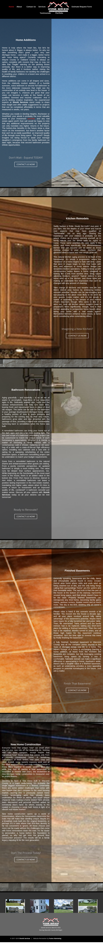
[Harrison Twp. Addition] (15, 906)
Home (11, 7)
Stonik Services (25, 938)
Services (42, 7)
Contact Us (31, 7)
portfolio (31, 119)
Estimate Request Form (82, 7)
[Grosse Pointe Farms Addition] (39, 906)
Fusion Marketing (55, 938)
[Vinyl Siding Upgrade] (87, 906)
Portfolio (59, 13)
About (19, 7)
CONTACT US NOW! (26, 164)
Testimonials (45, 13)
